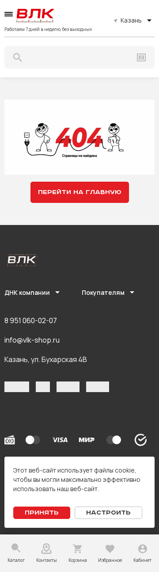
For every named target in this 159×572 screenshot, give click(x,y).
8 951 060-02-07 (30, 320)
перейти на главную (79, 192)
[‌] (16, 386)
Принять (42, 512)
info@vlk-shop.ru (32, 340)
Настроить (108, 512)
